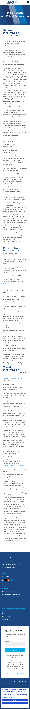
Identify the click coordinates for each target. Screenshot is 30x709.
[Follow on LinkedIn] (11, 580)
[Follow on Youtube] (8, 580)
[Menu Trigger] (28, 2)
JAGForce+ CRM (5, 616)
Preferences (15, 705)
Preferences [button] (13, 697)
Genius (3, 622)
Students (4, 589)
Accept (15, 700)
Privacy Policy (15, 686)
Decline (15, 703)
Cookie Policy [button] (7, 695)
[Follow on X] (5, 580)
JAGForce (3, 613)
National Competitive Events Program (11, 594)
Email (7, 641)
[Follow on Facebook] (2, 580)
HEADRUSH (4, 619)
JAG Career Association (7, 591)
